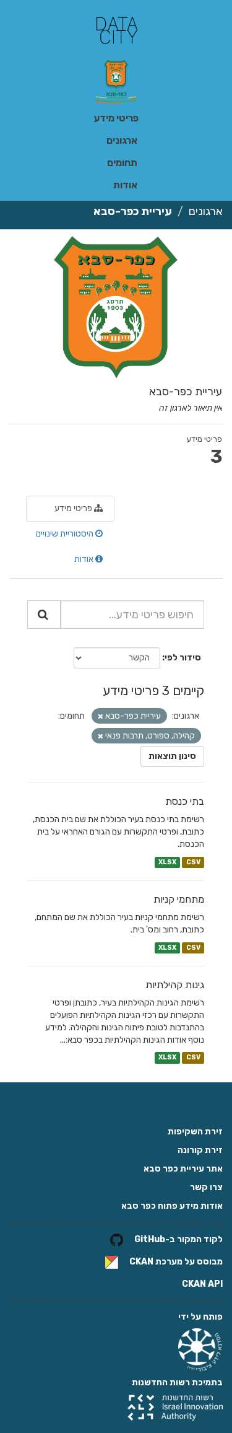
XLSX (167, 862)
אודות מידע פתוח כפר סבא (172, 1206)
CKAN (141, 1261)
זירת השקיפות (195, 1131)
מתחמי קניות (178, 899)
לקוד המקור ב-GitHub (178, 1239)
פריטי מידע (116, 118)
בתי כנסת (184, 801)
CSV (193, 862)
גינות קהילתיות (174, 985)
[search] (44, 614)
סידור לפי (183, 657)
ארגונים (121, 140)
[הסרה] (100, 716)
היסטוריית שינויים (65, 533)
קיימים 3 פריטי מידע (153, 690)
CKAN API (202, 1284)
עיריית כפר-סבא (132, 211)
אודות (125, 185)
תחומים (122, 163)
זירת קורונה (200, 1150)
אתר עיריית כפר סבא (183, 1168)
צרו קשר (206, 1187)
